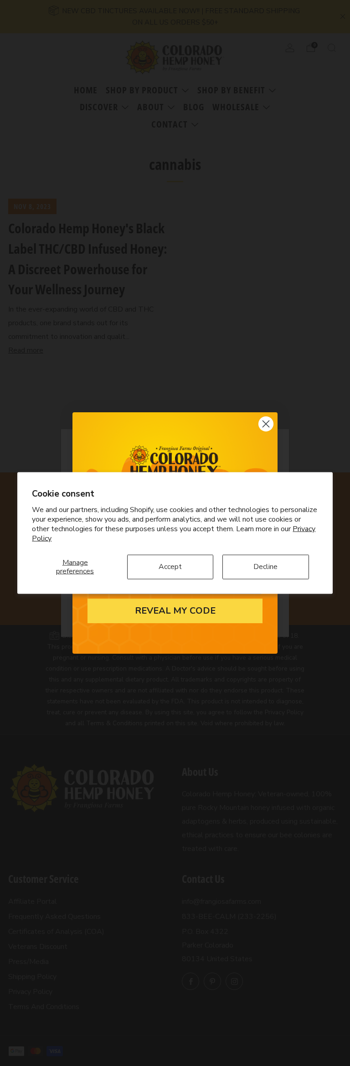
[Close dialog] (266, 424)
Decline (265, 567)
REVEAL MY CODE (175, 611)
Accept (170, 567)
